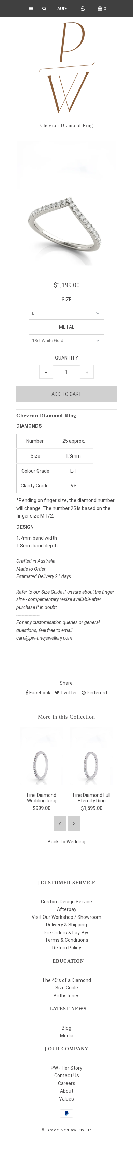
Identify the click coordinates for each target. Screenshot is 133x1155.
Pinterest (96, 692)
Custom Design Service (66, 901)
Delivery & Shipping (66, 924)
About (66, 1091)
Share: (67, 683)
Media (66, 1035)
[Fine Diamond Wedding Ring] (41, 783)
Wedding (75, 841)
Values (66, 1099)
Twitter (68, 692)
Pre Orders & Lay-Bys (67, 932)
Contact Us (66, 1075)
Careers (66, 1083)
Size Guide (66, 987)
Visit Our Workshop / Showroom (66, 917)
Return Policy (66, 947)
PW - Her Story (66, 1068)
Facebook (39, 692)
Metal (66, 327)
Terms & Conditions (66, 940)
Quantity (66, 358)
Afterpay (66, 909)
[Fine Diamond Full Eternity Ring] (91, 783)
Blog (66, 1028)
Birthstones (67, 995)
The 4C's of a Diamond (66, 980)
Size (67, 299)
